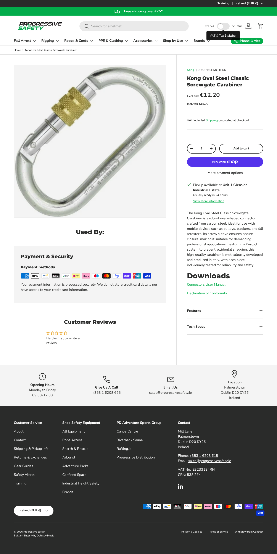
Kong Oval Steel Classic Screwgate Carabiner (50, 50)
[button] (260, 26)
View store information (208, 201)
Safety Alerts (24, 474)
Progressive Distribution (136, 457)
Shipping (212, 120)
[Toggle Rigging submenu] (57, 40)
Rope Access (72, 440)
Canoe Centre (127, 431)
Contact (20, 440)
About (19, 431)
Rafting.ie (124, 448)
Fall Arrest (22, 40)
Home (17, 50)
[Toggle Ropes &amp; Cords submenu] (91, 40)
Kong (190, 70)
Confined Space (74, 474)
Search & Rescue (75, 448)
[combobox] (134, 26)
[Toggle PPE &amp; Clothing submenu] (126, 40)
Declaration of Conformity (207, 293)
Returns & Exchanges (30, 457)
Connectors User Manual (206, 284)
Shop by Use (173, 40)
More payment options (225, 172)
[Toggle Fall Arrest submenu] (34, 40)
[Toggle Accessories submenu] (156, 40)
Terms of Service (218, 531)
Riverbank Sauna (130, 440)
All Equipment (73, 431)
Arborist (68, 457)
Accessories (143, 40)
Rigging (47, 40)
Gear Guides (23, 466)
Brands (199, 40)
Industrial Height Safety (80, 483)
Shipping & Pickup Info (31, 448)
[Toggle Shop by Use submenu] (186, 40)
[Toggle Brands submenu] (208, 40)
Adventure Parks (75, 466)
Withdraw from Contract (249, 531)
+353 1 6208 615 (204, 455)
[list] (91, 142)
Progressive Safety (34, 531)
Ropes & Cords (76, 40)
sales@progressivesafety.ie (209, 460)
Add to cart (241, 148)
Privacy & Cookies (191, 531)
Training (223, 3)
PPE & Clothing (110, 40)
